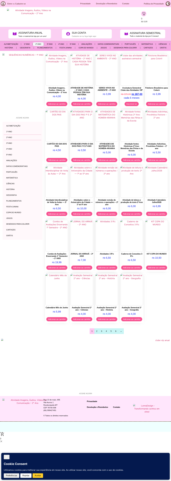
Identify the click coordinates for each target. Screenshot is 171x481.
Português (130, 44)
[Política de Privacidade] (168, 3)
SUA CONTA (79, 32)
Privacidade (85, 4)
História (9, 48)
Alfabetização (11, 44)
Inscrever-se (131, 104)
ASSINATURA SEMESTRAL (145, 33)
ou (16, 4)
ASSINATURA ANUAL (30, 32)
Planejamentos (44, 48)
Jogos (104, 48)
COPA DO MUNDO (86, 48)
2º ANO (38, 44)
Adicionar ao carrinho (56, 104)
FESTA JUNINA (65, 48)
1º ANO (27, 44)
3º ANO (50, 44)
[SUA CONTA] (68, 34)
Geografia (25, 48)
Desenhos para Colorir (125, 48)
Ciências (163, 44)
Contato (125, 4)
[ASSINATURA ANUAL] (15, 34)
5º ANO (73, 44)
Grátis (163, 48)
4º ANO (61, 44)
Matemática (147, 44)
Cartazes (148, 48)
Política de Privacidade (154, 4)
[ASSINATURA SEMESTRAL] (126, 34)
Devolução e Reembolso (106, 4)
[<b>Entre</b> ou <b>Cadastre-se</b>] (3, 3)
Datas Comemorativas (108, 44)
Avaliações (86, 44)
